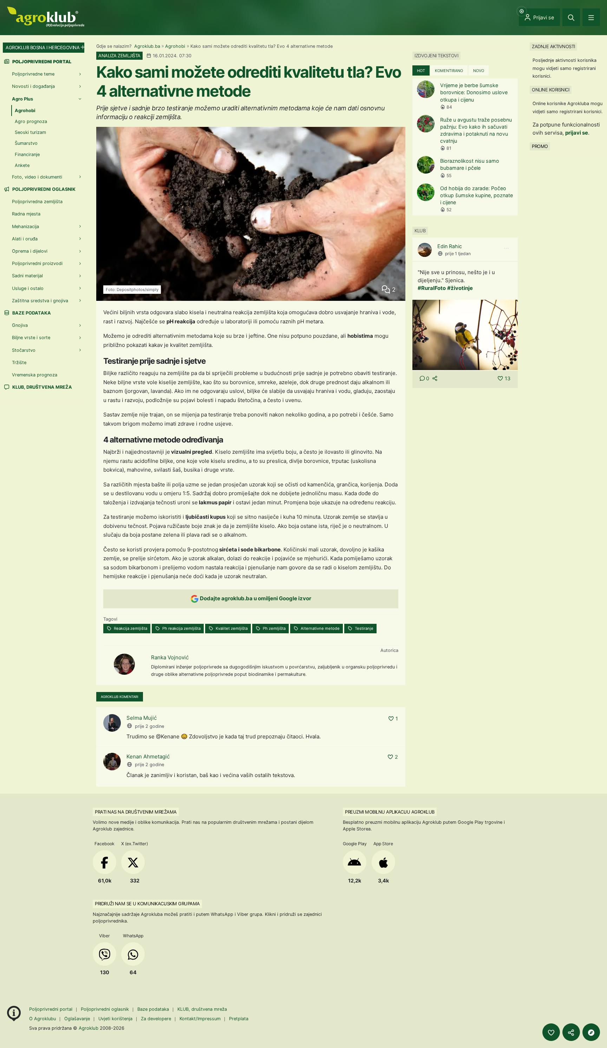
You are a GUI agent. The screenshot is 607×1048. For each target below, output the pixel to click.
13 (507, 378)
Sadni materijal (27, 275)
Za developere (156, 1018)
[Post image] (465, 334)
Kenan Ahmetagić (148, 756)
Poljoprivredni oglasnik (43, 189)
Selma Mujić (141, 717)
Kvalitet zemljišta (231, 628)
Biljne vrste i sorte (31, 337)
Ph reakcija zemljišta (181, 628)
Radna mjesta (26, 213)
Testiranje (363, 628)
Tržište (19, 362)
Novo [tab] (478, 70)
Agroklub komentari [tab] (119, 697)
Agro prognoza (31, 121)
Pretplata (238, 1018)
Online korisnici (550, 89)
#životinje (460, 288)
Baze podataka (31, 313)
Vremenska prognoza (34, 374)
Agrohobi (175, 46)
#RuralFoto (432, 288)
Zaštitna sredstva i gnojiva (40, 300)
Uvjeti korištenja (115, 1018)
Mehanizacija (25, 226)
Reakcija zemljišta (130, 628)
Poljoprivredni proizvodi (37, 263)
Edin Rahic (449, 246)
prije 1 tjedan (458, 253)
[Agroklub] (45, 16)
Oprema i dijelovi (29, 251)
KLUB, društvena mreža (41, 387)
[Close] (571, 17)
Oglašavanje (77, 1018)
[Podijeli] (571, 1032)
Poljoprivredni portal (51, 1009)
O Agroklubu (42, 1018)
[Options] (506, 248)
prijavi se (576, 132)
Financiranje (27, 154)
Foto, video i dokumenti (37, 177)
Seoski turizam (30, 132)
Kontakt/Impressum (200, 1018)
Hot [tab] (421, 70)
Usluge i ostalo (28, 288)
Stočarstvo (23, 350)
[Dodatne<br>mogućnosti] (591, 1032)
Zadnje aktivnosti (553, 46)
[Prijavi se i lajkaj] (551, 1032)
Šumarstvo (26, 143)
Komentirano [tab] (449, 70)
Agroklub (88, 1028)
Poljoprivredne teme (33, 74)
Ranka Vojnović (170, 657)
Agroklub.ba (147, 46)
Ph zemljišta (274, 628)
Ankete (22, 165)
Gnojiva (20, 325)
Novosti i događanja (33, 86)
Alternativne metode (320, 628)
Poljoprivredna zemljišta (37, 201)
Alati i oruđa (25, 238)
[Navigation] (591, 17)
